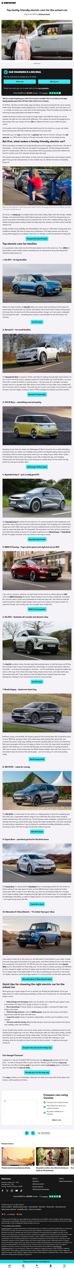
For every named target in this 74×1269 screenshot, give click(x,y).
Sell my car (54, 82)
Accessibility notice (22, 1209)
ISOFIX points (36, 1012)
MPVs (65, 248)
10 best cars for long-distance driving (15, 1168)
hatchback (32, 887)
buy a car (63, 1062)
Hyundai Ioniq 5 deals (37, 539)
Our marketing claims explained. (12, 1226)
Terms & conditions (6, 1206)
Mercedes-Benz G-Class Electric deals (37, 979)
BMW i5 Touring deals (37, 609)
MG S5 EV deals (37, 832)
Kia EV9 (27, 307)
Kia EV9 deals (37, 322)
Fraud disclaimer (33, 1206)
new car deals (24, 1068)
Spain (20, 1214)
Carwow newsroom (37, 1186)
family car (16, 215)
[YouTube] (17, 1191)
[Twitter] (7, 1191)
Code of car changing (35, 1209)
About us (34, 1178)
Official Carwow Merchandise (40, 1189)
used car (35, 135)
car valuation (43, 88)
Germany (12, 1214)
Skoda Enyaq (54, 532)
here (8, 1077)
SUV (65, 594)
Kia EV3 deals (37, 682)
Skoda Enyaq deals (37, 759)
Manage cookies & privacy (20, 1206)
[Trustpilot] (50, 93)
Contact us (35, 1181)
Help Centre (6, 1179)
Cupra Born (10, 887)
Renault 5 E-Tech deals (37, 394)
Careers (61, 1178)
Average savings (5, 1228)
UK (5, 1214)
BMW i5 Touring (16, 597)
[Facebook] (2, 1191)
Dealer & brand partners (66, 1181)
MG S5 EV (9, 814)
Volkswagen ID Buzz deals (37, 467)
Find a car (20, 82)
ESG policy (42, 1206)
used (27, 1065)
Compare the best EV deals (37, 239)
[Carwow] (8, 3)
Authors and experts (38, 1184)
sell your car (47, 1060)
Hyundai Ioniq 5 (12, 522)
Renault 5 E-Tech (12, 377)
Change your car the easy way (37, 1072)
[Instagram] (12, 1191)
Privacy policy (50, 1206)
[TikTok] (21, 1191)
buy (18, 135)
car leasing (51, 1065)
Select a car (56, 1120)
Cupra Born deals (37, 904)
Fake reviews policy (60, 1206)
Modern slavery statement (8, 1209)
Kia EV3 (8, 664)
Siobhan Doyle (44, 14)
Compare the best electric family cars (37, 1048)
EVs (32, 122)
